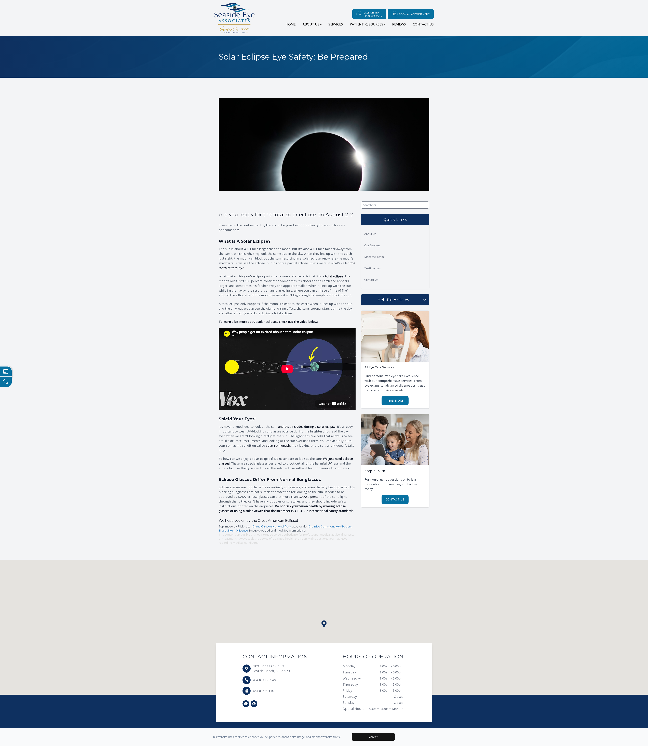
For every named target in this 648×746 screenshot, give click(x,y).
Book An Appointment (414, 14)
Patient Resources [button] (366, 24)
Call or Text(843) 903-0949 (373, 14)
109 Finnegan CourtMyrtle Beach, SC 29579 (271, 668)
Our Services (372, 245)
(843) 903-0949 (264, 680)
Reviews (399, 24)
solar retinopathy (278, 445)
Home (291, 24)
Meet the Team (374, 257)
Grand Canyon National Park (271, 526)
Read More (395, 400)
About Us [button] (311, 24)
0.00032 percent (310, 497)
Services (335, 24)
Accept (373, 737)
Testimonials (372, 268)
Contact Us (423, 24)
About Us (370, 234)
